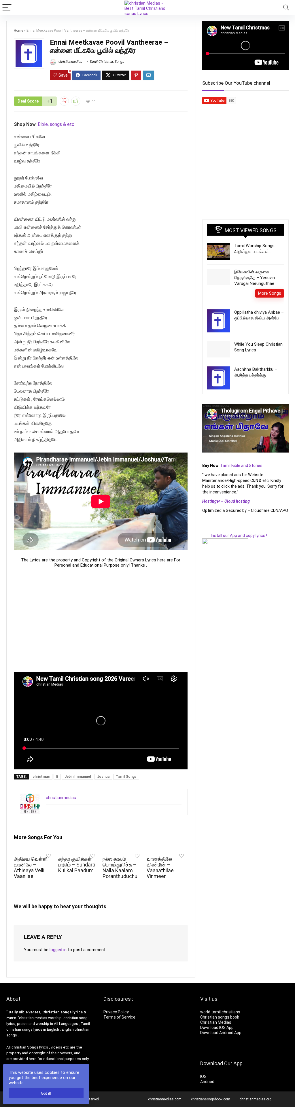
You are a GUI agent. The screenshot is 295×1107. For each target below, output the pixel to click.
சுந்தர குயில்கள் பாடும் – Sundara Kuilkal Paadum (76, 864)
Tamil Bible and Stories (241, 465)
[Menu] (7, 7)
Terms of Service (119, 1017)
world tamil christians (220, 1012)
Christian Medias (216, 1022)
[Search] (286, 7)
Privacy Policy (116, 1012)
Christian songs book (219, 1017)
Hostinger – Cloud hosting (226, 501)
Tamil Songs (126, 777)
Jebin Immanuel (78, 777)
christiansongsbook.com (210, 1099)
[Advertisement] (101, 620)
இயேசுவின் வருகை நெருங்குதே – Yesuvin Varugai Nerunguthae (254, 277)
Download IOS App (217, 1027)
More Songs (269, 293)
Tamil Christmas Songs (107, 62)
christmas (41, 777)
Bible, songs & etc (56, 124)
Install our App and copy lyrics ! (234, 535)
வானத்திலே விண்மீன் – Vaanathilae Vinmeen (160, 867)
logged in (58, 949)
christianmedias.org (255, 1099)
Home (18, 31)
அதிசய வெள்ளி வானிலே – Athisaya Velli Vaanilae (31, 867)
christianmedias (70, 62)
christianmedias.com (164, 1099)
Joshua (103, 777)
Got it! (46, 1093)
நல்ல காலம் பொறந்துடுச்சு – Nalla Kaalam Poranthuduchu (120, 867)
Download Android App (220, 1032)
